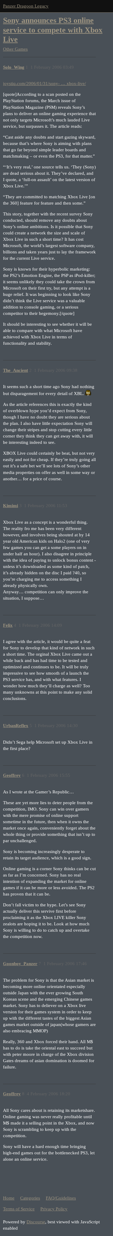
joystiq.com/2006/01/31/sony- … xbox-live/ (44, 83)
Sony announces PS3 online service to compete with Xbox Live (52, 30)
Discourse (36, 1221)
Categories (30, 1198)
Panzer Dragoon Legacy (26, 6)
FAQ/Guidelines (61, 1198)
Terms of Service (19, 1208)
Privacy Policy (53, 1208)
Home (8, 1198)
